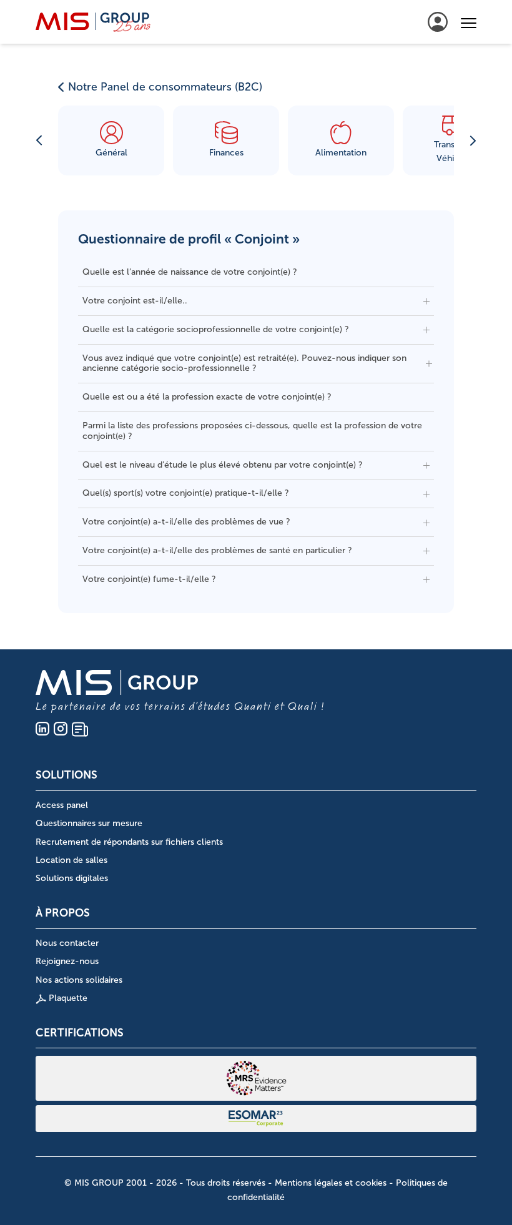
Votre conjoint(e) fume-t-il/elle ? (149, 579)
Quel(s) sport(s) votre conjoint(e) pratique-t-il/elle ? (185, 493)
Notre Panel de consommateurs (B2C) (165, 87)
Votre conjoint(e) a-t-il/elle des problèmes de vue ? (186, 521)
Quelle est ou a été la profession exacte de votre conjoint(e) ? (207, 396)
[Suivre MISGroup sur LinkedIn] (42, 729)
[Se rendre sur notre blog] (80, 729)
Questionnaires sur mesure (89, 823)
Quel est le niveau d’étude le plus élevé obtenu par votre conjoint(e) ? (222, 465)
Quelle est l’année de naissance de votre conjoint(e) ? (189, 272)
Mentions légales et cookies (330, 1183)
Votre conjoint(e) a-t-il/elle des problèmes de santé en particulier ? (217, 550)
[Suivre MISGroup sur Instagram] (60, 729)
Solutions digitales (72, 878)
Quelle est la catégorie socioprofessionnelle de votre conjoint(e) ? (215, 329)
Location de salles (71, 860)
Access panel (62, 805)
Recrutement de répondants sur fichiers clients (129, 842)
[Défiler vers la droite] (473, 140)
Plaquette (66, 998)
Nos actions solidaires (79, 980)
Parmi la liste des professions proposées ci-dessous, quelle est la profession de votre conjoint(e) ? (252, 431)
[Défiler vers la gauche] (39, 140)
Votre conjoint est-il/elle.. (134, 300)
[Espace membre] (438, 22)
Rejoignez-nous (67, 961)
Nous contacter (67, 943)
